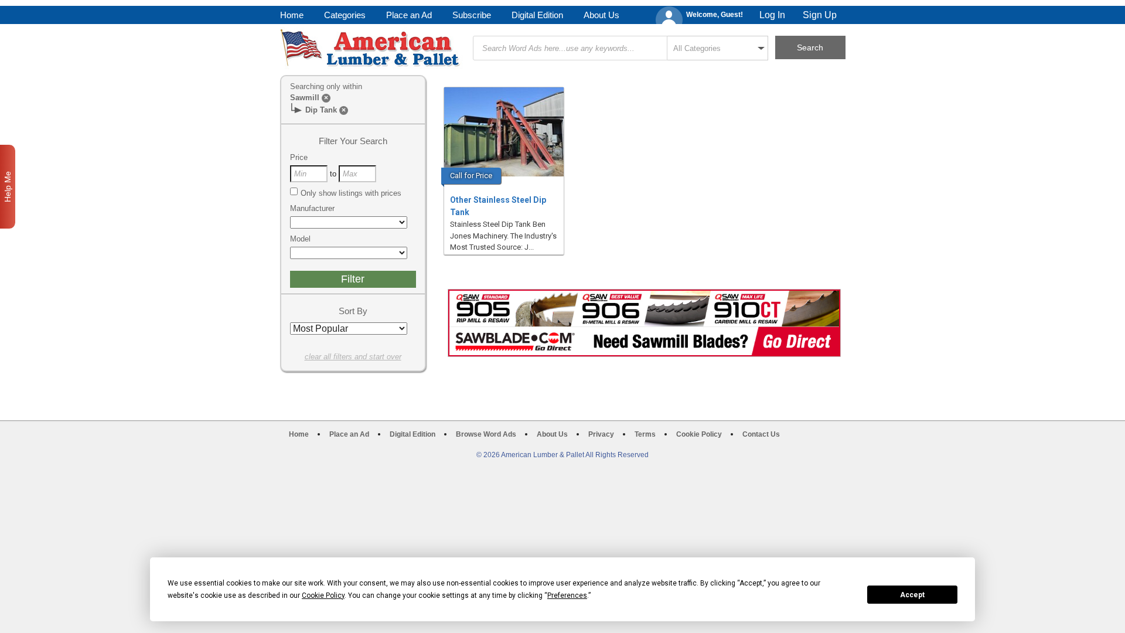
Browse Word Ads (486, 434)
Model (300, 238)
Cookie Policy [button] (323, 595)
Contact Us (761, 434)
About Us (601, 15)
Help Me (7, 186)
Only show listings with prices (351, 193)
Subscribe (471, 15)
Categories (345, 15)
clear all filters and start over (353, 356)
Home (292, 15)
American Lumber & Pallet (371, 48)
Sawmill (304, 97)
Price (299, 157)
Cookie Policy (699, 434)
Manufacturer (312, 208)
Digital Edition (537, 15)
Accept (912, 595)
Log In (772, 15)
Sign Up (820, 15)
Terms (645, 434)
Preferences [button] (567, 595)
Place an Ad (409, 15)
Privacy (601, 434)
